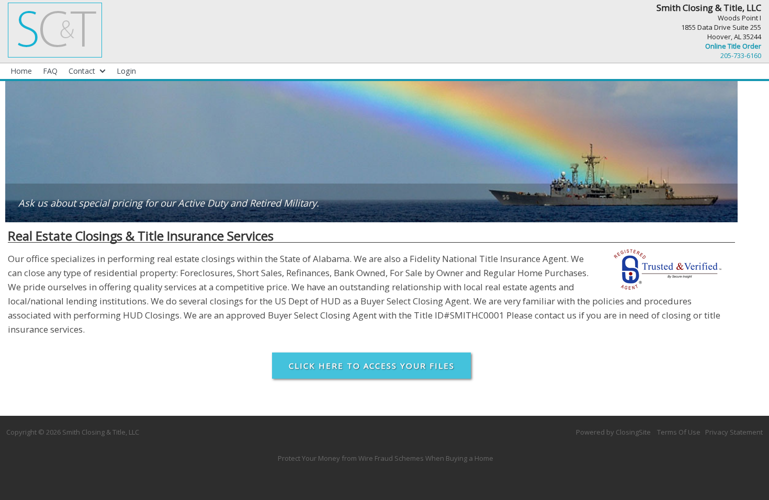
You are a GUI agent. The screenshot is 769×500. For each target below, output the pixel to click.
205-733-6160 (740, 55)
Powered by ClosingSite (613, 432)
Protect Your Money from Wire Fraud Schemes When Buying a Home (385, 458)
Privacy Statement (734, 432)
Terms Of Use (678, 432)
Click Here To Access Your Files (372, 365)
